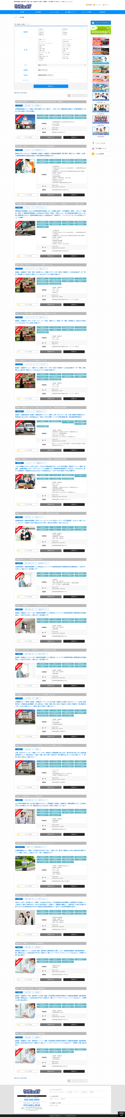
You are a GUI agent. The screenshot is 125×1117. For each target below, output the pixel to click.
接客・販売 (65, 41)
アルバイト (42, 31)
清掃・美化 (42, 50)
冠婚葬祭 (42, 58)
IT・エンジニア (66, 52)
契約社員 (65, 29)
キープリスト (98, 4)
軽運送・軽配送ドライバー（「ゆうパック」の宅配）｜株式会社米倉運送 (41, 459)
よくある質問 (100, 153)
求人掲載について (70, 12)
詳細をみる (50, 137)
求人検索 (38, 12)
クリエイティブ (66, 43)
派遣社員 (42, 32)
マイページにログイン (102, 22)
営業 (41, 47)
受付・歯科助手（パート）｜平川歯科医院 (30, 1033)
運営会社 (102, 12)
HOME (22, 12)
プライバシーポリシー (59, 1092)
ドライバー (65, 56)
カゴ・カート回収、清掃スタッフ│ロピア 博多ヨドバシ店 (36, 313)
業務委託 (65, 32)
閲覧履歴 (90, 4)
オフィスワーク (66, 47)
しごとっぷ (23, 6)
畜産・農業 (65, 58)
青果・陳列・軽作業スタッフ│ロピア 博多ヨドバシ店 (34, 265)
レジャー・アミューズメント (46, 43)
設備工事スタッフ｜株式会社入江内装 (29, 559)
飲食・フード (43, 39)
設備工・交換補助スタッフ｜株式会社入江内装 (32, 605)
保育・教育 (42, 45)
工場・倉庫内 (66, 54)
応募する (74, 137)
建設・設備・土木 (44, 56)
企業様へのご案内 (54, 1105)
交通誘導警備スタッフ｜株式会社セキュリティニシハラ (35, 843)
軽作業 (41, 54)
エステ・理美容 (66, 45)
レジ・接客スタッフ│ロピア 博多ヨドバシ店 (31, 360)
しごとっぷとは (54, 12)
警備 (64, 50)
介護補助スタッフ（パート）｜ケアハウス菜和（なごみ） (36, 694)
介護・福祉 (65, 48)
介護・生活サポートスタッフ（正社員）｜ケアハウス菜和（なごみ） (39, 745)
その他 (64, 34)
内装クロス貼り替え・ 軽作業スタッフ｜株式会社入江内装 (36, 650)
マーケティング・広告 (45, 52)
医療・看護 (42, 48)
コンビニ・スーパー (68, 39)
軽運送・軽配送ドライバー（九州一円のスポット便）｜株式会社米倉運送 (41, 407)
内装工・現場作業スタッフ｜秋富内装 (29, 796)
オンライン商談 (86, 12)
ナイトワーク (43, 41)
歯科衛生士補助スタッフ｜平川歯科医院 (29, 943)
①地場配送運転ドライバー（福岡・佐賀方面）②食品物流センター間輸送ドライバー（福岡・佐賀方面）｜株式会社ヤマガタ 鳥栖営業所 (51, 204)
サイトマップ (76, 1092)
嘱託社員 (42, 34)
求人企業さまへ (84, 1092)
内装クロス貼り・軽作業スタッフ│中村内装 (31, 895)
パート (64, 31)
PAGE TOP (121, 1114)
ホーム (15, 17)
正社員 (41, 29)
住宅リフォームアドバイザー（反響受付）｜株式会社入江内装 (37, 513)
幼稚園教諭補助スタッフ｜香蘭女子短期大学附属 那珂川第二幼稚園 (39, 102)
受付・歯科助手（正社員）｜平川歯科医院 (30, 988)
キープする (28, 137)
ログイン (107, 4)
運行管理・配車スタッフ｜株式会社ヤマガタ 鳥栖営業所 (35, 146)
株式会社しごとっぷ (60, 1115)
